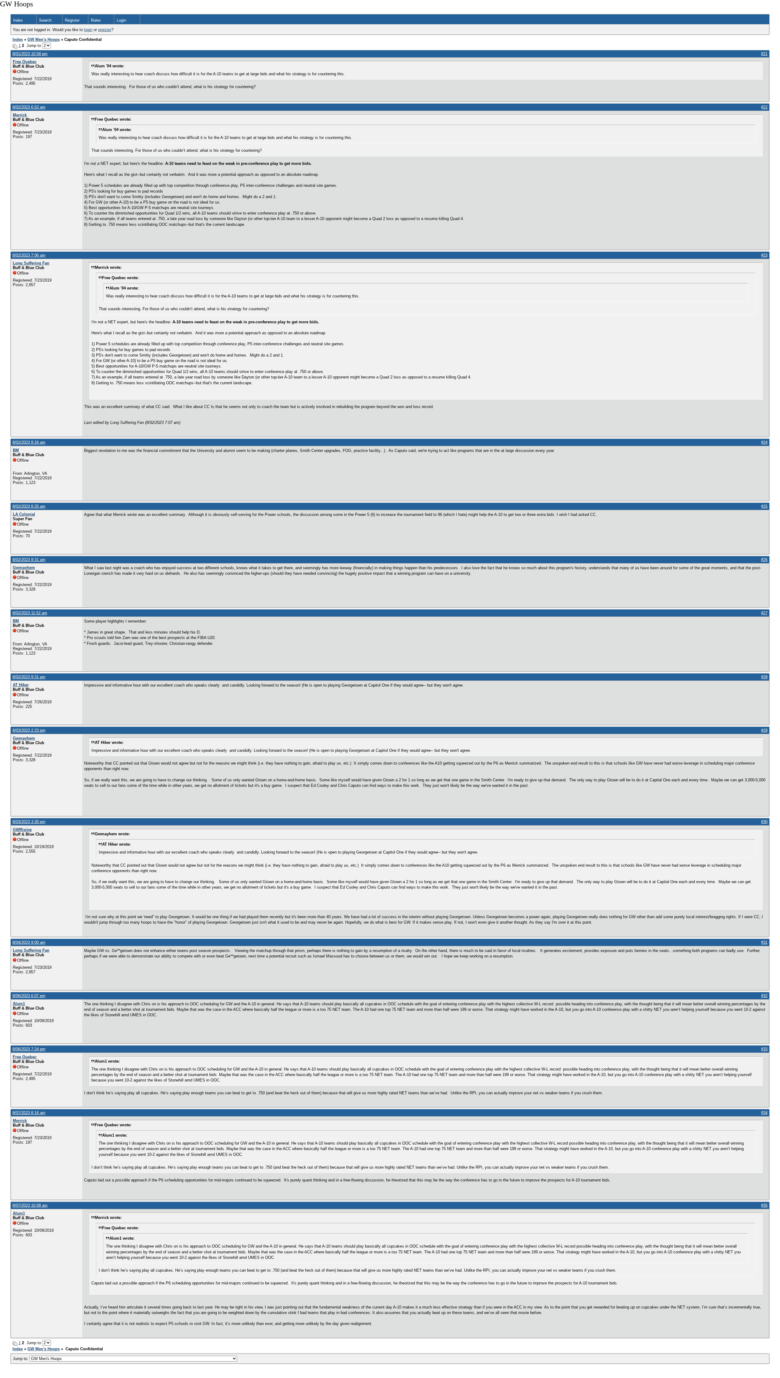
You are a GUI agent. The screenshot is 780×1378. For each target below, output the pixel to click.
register (104, 29)
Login (121, 20)
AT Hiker (21, 685)
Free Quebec (25, 61)
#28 (764, 677)
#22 (764, 107)
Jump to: (21, 1358)
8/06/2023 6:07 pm (28, 995)
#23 (764, 255)
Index (18, 20)
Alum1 (19, 1003)
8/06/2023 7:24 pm (28, 1049)
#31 (764, 942)
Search (45, 20)
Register (72, 20)
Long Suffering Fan (31, 263)
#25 (764, 506)
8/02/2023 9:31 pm (28, 677)
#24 (764, 442)
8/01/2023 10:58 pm (30, 53)
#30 (764, 821)
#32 (764, 995)
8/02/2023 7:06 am (28, 255)
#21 (764, 53)
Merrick (20, 115)
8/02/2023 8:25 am (28, 506)
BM (16, 450)
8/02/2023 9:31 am (28, 559)
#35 (764, 1205)
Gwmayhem (24, 567)
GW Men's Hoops (43, 39)
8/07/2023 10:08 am (30, 1205)
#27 (764, 613)
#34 (764, 1112)
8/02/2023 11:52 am (29, 613)
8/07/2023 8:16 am (28, 1112)
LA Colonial (24, 514)
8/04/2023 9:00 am (28, 942)
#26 (764, 559)
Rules (96, 20)
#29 (764, 730)
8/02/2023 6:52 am (28, 107)
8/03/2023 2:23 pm (28, 730)
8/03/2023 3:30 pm (28, 821)
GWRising (22, 829)
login (88, 29)
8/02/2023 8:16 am (28, 442)
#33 (764, 1049)
